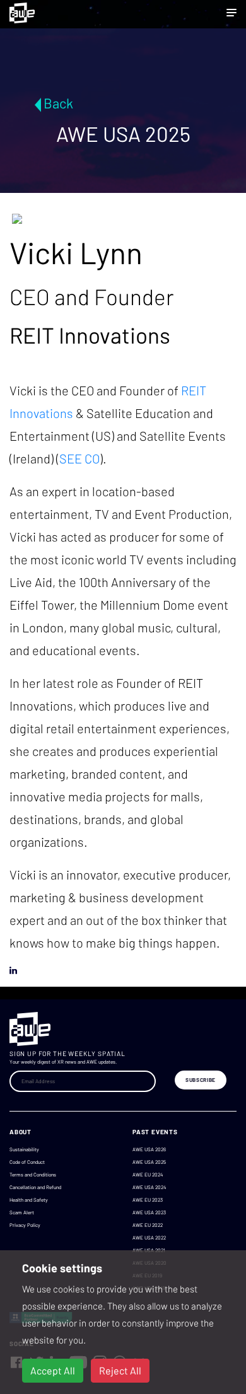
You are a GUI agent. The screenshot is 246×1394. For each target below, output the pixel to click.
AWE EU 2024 (147, 1174)
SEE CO (79, 458)
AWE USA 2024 (149, 1187)
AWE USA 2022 (149, 1237)
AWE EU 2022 (147, 1225)
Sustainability (24, 1149)
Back (58, 103)
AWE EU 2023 (147, 1200)
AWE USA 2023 (149, 1212)
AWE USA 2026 (149, 1149)
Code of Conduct (27, 1162)
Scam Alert (21, 1212)
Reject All (120, 1370)
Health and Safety (28, 1200)
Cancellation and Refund (35, 1187)
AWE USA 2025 (149, 1162)
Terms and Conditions (32, 1174)
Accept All (52, 1370)
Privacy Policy (24, 1225)
